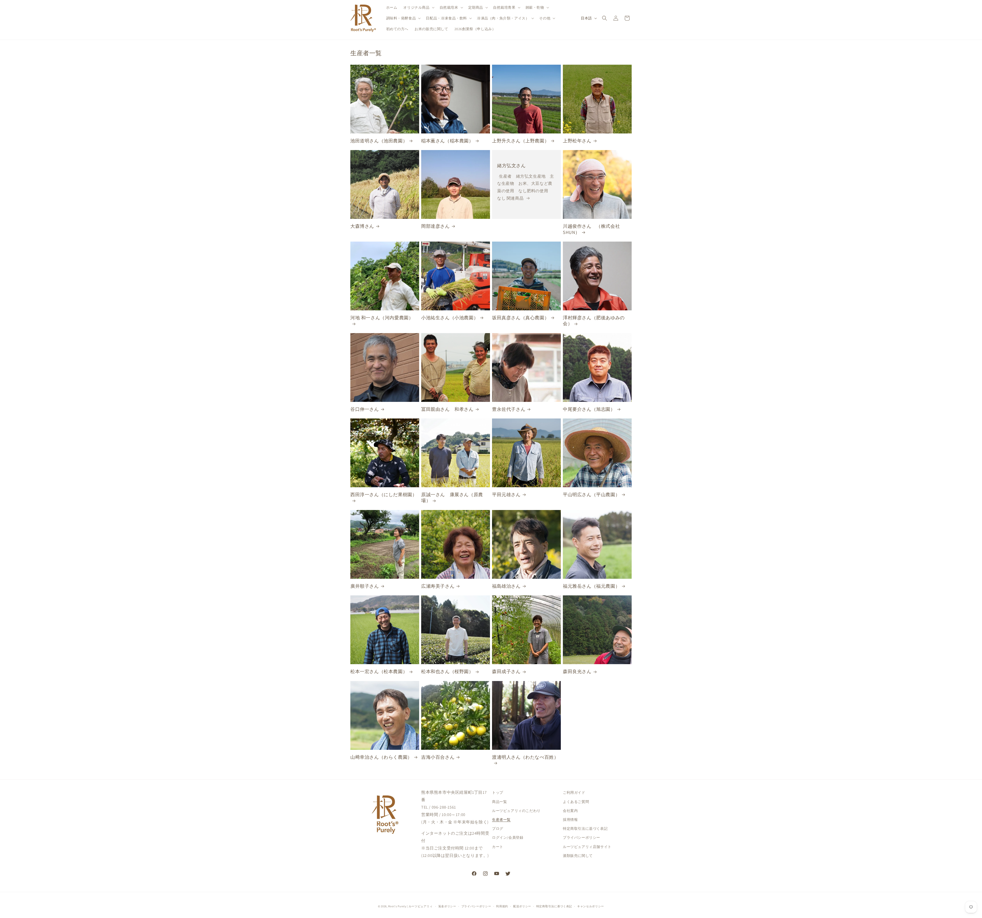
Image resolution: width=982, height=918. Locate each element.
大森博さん (362, 226)
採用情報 (570, 819)
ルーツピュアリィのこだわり (516, 810)
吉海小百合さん (437, 757)
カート (497, 846)
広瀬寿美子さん (437, 586)
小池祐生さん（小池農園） (449, 318)
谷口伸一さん (364, 409)
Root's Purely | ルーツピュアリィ (410, 906)
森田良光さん (577, 671)
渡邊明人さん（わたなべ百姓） (525, 757)
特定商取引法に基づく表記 (585, 828)
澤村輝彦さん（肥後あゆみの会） (594, 320)
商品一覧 (499, 801)
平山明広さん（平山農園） (591, 494)
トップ (497, 792)
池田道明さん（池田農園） (378, 141)
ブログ (497, 828)
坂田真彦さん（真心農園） (520, 318)
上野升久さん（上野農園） (520, 141)
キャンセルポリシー (590, 906)
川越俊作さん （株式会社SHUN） (591, 229)
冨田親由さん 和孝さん (447, 409)
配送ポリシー (522, 906)
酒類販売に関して (578, 855)
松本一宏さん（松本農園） (378, 671)
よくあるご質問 (576, 801)
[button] (418, 7)
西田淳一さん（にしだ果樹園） (383, 494)
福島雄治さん (506, 586)
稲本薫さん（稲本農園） (447, 141)
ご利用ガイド (574, 792)
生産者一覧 (501, 819)
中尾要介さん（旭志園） (589, 409)
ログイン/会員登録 (507, 837)
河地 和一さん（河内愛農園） (381, 318)
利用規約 (502, 906)
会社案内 (570, 810)
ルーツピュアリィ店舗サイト (587, 846)
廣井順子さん (364, 586)
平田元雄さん (506, 494)
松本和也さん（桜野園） (447, 671)
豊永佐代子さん (508, 409)
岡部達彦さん (435, 226)
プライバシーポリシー (581, 837)
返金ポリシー (447, 906)
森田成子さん (506, 671)
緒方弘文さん (511, 165)
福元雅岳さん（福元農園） (591, 586)
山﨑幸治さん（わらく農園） (381, 757)
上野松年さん (577, 141)
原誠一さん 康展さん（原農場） (452, 497)
